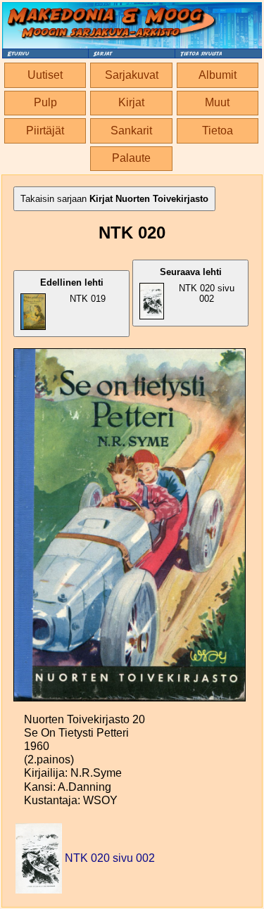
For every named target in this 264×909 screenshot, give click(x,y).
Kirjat (131, 102)
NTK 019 (73, 290)
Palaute (131, 158)
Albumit (218, 75)
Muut (217, 102)
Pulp (45, 102)
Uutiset (45, 75)
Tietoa (217, 130)
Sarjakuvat (131, 75)
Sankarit (131, 130)
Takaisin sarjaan (114, 198)
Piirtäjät (45, 130)
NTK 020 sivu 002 (197, 285)
